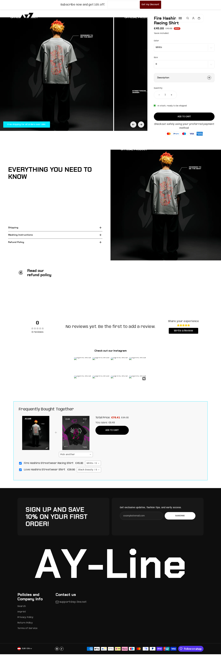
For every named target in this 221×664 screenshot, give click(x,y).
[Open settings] (187, 18)
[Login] (193, 18)
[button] (133, 124)
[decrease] (159, 95)
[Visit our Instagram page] (57, 649)
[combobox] (76, 454)
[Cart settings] (199, 18)
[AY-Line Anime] (25, 18)
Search (21, 606)
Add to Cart (112, 430)
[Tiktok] (62, 649)
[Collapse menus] (180, 18)
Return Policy (25, 623)
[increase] (171, 95)
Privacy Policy (25, 617)
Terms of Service (27, 628)
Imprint (21, 612)
